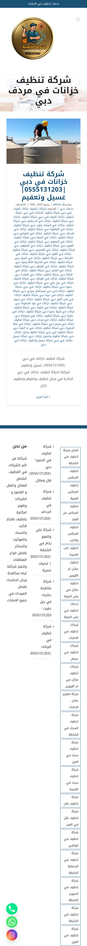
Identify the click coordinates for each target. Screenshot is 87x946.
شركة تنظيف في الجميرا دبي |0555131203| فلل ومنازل (43, 463)
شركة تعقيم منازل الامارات (70, 700)
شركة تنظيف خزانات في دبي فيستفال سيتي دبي (44, 289)
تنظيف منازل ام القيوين (73, 569)
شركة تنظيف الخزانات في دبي (41, 212)
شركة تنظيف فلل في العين (71, 818)
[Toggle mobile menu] (78, 19)
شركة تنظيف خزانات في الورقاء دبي (52, 278)
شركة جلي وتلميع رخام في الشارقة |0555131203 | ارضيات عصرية (43, 549)
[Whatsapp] (12, 922)
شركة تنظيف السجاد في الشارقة (71, 724)
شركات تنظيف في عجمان (71, 652)
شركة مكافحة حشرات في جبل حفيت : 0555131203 (43, 598)
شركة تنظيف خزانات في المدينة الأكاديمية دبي (43, 262)
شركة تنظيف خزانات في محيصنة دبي (37, 315)
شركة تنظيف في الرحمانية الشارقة (71, 863)
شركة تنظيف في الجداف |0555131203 (43, 505)
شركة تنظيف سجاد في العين (72, 752)
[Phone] (12, 909)
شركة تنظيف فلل (71, 800)
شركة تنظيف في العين (71, 935)
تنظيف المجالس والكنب (73, 533)
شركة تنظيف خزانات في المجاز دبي (36, 258)
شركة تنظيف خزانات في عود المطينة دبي (40, 303)
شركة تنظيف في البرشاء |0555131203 (43, 640)
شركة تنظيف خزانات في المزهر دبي (52, 266)
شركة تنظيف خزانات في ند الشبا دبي (36, 328)
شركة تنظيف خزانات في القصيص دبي (52, 249)
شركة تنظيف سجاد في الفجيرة (72, 779)
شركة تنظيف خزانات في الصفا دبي (52, 237)
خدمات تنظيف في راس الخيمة (71, 610)
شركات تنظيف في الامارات (71, 631)
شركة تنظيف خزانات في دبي (40, 286)
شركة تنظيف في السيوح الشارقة (71, 890)
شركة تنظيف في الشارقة (71, 914)
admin (57, 204)
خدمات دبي (66, 208)
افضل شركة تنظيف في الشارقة (70, 456)
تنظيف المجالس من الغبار (70, 512)
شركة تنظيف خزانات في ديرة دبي (43, 293)
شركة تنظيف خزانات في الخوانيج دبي (36, 233)
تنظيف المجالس (73, 474)
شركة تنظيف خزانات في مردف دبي (52, 319)
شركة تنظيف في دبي (59, 332)
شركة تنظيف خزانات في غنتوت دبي (52, 307)
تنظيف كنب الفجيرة (71, 551)
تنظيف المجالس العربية (73, 491)
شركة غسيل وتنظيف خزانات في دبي (33, 342)
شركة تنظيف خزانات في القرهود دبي (36, 245)
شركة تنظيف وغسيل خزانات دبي (48, 336)
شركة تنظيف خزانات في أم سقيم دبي (44, 221)
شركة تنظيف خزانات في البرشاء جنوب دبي (43, 223)
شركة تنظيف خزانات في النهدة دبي (37, 274)
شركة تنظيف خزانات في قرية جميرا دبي (44, 309)
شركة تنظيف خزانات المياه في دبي (44, 215)
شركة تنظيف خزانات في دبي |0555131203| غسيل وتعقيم (43, 141)
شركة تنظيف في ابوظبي (71, 838)
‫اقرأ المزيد (42, 397)
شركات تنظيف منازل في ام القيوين (71, 676)
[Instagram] (12, 935)
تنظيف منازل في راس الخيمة (71, 589)
